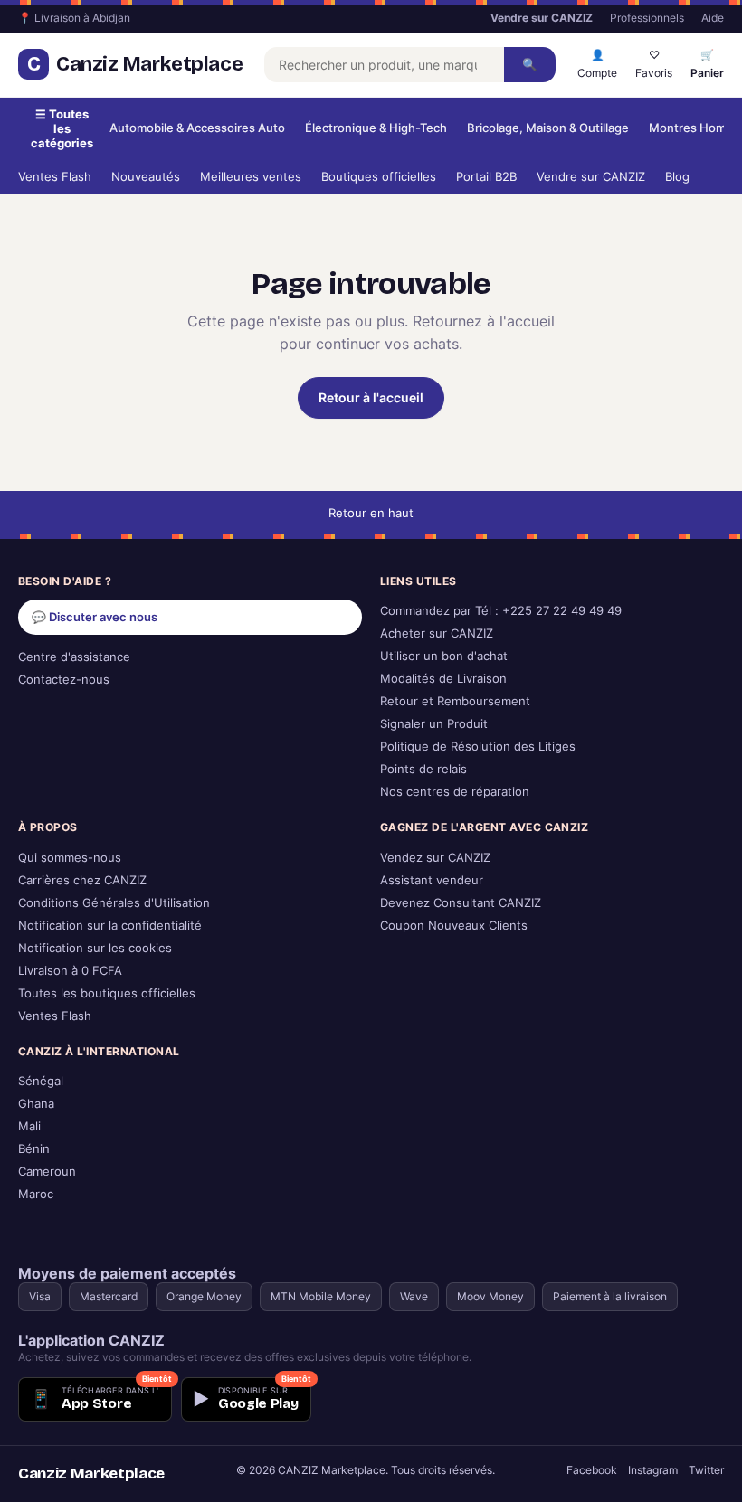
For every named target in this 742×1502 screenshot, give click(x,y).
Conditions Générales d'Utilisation (114, 903)
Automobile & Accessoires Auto (197, 128)
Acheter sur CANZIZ (436, 633)
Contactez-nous (63, 679)
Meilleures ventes (250, 177)
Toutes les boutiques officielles (106, 993)
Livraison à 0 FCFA (70, 971)
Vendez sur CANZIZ (435, 857)
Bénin (34, 1149)
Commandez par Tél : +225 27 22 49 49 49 (501, 611)
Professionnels (647, 17)
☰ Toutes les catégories (62, 128)
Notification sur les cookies (95, 948)
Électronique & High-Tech (376, 128)
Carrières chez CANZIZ (82, 880)
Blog (677, 177)
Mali (29, 1126)
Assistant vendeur (431, 880)
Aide (712, 17)
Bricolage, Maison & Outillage (548, 128)
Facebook (591, 1470)
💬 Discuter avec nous (94, 617)
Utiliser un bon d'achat (444, 656)
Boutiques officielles (378, 177)
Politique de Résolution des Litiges (478, 746)
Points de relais (423, 769)
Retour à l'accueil (371, 397)
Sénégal (40, 1081)
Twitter (706, 1470)
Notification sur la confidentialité (110, 925)
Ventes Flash (54, 177)
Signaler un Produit (434, 724)
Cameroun (47, 1171)
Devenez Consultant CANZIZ (460, 903)
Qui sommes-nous (69, 857)
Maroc (35, 1194)
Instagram (653, 1470)
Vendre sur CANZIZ (591, 177)
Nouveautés (145, 177)
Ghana (36, 1103)
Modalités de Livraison (443, 678)
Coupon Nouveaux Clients (454, 925)
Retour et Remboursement (455, 701)
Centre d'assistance (74, 657)
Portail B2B (486, 177)
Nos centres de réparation (454, 791)
